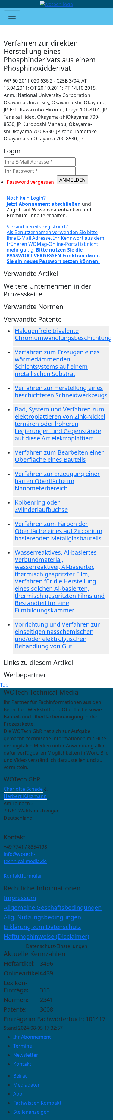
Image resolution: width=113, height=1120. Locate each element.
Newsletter (25, 1055)
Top (4, 684)
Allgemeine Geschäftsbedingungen (53, 907)
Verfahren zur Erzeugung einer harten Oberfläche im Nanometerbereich (57, 481)
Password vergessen (30, 182)
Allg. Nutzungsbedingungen (42, 917)
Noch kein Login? (44, 201)
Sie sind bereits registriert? (55, 243)
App (17, 1093)
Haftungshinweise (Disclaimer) (46, 936)
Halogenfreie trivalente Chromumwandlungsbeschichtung (63, 334)
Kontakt (22, 1064)
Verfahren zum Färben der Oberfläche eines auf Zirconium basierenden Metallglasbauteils (58, 531)
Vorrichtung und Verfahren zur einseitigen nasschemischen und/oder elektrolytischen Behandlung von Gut (57, 635)
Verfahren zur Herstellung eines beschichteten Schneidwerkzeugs (61, 391)
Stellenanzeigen (31, 1112)
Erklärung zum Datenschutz (42, 927)
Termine (22, 1046)
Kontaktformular (23, 875)
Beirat (20, 1075)
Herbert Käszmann (25, 796)
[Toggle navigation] (12, 16)
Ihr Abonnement (32, 1037)
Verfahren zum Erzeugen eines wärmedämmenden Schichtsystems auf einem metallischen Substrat (57, 363)
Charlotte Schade (23, 789)
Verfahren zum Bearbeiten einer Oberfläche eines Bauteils (59, 456)
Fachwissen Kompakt (37, 1103)
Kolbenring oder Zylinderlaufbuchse (41, 506)
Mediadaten (27, 1084)
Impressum (20, 898)
